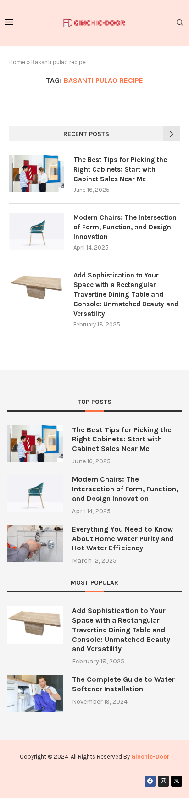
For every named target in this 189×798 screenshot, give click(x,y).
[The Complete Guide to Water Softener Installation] (35, 693)
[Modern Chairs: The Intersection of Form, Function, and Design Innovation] (36, 231)
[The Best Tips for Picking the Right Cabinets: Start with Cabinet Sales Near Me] (36, 173)
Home (17, 62)
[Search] (179, 23)
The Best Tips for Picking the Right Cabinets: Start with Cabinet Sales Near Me (120, 169)
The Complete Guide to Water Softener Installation (123, 684)
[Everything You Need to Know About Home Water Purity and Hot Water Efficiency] (35, 543)
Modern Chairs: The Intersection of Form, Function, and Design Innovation (125, 227)
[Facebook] (150, 781)
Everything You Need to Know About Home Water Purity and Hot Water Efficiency (123, 539)
